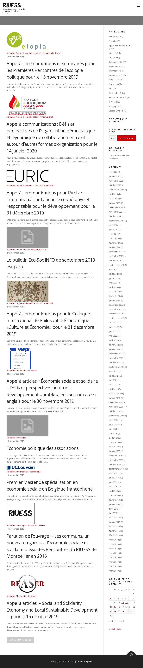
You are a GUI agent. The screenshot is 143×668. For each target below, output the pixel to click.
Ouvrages (21, 437)
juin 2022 (113, 331)
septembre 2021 (116, 367)
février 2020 (114, 446)
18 (119, 607)
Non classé (114, 79)
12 (122, 602)
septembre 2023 (116, 265)
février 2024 (114, 243)
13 (126, 602)
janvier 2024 (114, 247)
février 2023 (114, 296)
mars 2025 (114, 198)
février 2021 (114, 393)
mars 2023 (114, 291)
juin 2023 (113, 278)
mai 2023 (113, 282)
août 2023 (113, 269)
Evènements (114, 66)
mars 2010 (114, 557)
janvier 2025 (114, 203)
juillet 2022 (114, 327)
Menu (138, 5)
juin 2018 (113, 513)
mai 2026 (113, 172)
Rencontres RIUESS (39, 249)
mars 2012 (114, 548)
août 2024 (113, 225)
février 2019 (114, 500)
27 (126, 611)
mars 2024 (114, 238)
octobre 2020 (115, 411)
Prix (110, 88)
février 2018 (114, 517)
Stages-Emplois (116, 110)
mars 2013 (114, 544)
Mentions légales (84, 661)
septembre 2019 (116, 468)
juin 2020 (113, 429)
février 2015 (114, 535)
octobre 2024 (115, 216)
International (47, 53)
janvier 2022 (114, 349)
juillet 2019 (114, 477)
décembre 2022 (116, 305)
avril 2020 (113, 438)
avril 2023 (113, 287)
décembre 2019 (116, 455)
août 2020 (113, 420)
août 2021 (113, 371)
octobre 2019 (115, 464)
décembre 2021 (116, 353)
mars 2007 (114, 570)
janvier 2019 (114, 504)
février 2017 (114, 526)
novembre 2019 (116, 460)
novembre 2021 (116, 358)
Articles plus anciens (20, 640)
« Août (112, 629)
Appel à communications (28, 53)
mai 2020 (113, 433)
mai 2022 (113, 335)
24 (115, 611)
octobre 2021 (115, 362)
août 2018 (113, 508)
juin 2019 (113, 482)
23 (111, 611)
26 (122, 611)
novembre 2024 (116, 211)
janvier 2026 (114, 176)
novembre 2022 (116, 309)
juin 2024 (113, 229)
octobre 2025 (115, 185)
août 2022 (113, 322)
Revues (58, 53)
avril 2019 (113, 491)
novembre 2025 (116, 181)
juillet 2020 (114, 424)
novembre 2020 (116, 406)
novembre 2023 (116, 256)
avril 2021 (113, 389)
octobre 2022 (115, 313)
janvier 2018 (114, 522)
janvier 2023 (114, 300)
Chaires (112, 57)
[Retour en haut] (131, 655)
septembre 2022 (116, 318)
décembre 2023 (116, 251)
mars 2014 (114, 539)
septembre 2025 (116, 189)
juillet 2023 (114, 273)
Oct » (119, 629)
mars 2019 (114, 495)
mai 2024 (113, 234)
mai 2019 (113, 486)
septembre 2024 (116, 220)
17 (115, 607)
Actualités (11, 53)
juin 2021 (113, 380)
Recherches (114, 93)
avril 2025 (113, 194)
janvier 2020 (114, 451)
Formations (22, 471)
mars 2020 (114, 442)
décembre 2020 (116, 402)
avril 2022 (113, 340)
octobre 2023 (115, 260)
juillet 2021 (114, 375)
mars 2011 (114, 553)
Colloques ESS (115, 62)
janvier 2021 (114, 398)
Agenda (112, 41)
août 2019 (113, 473)
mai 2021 (113, 384)
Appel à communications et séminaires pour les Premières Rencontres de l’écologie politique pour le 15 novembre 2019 (51, 70)
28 (130, 611)
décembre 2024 (116, 207)
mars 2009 (114, 562)
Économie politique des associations (42, 448)
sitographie (114, 106)
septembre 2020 (116, 415)
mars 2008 (114, 566)
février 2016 (114, 530)
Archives (113, 53)
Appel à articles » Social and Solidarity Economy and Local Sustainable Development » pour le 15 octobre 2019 (52, 609)
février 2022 (114, 344)
